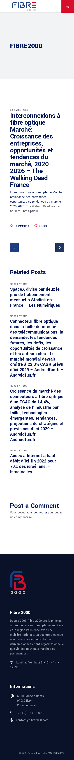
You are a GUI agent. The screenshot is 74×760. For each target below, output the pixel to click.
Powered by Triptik (37, 753)
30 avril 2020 (19, 110)
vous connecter (36, 512)
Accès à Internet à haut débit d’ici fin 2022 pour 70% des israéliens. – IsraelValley (33, 464)
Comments (22, 226)
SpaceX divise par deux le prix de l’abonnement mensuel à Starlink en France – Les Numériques (35, 297)
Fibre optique (18, 284)
